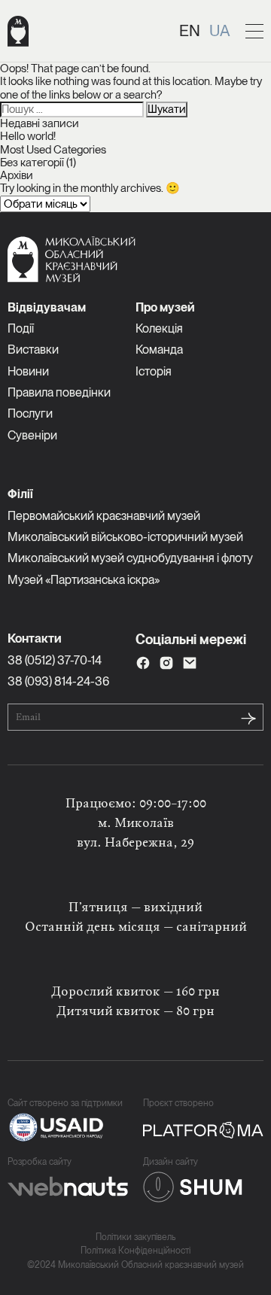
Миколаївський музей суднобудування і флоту (130, 558)
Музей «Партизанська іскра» (84, 580)
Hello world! (28, 136)
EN (189, 30)
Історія (154, 371)
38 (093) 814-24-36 (58, 681)
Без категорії (32, 162)
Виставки (33, 349)
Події (21, 328)
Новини (28, 371)
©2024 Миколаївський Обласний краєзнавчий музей (135, 1265)
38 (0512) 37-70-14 (55, 660)
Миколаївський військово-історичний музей (125, 537)
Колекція (159, 328)
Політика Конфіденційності (135, 1251)
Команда (159, 349)
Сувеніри (32, 435)
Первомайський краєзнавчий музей (104, 516)
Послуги (30, 413)
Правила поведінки (59, 392)
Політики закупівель (135, 1237)
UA (219, 30)
